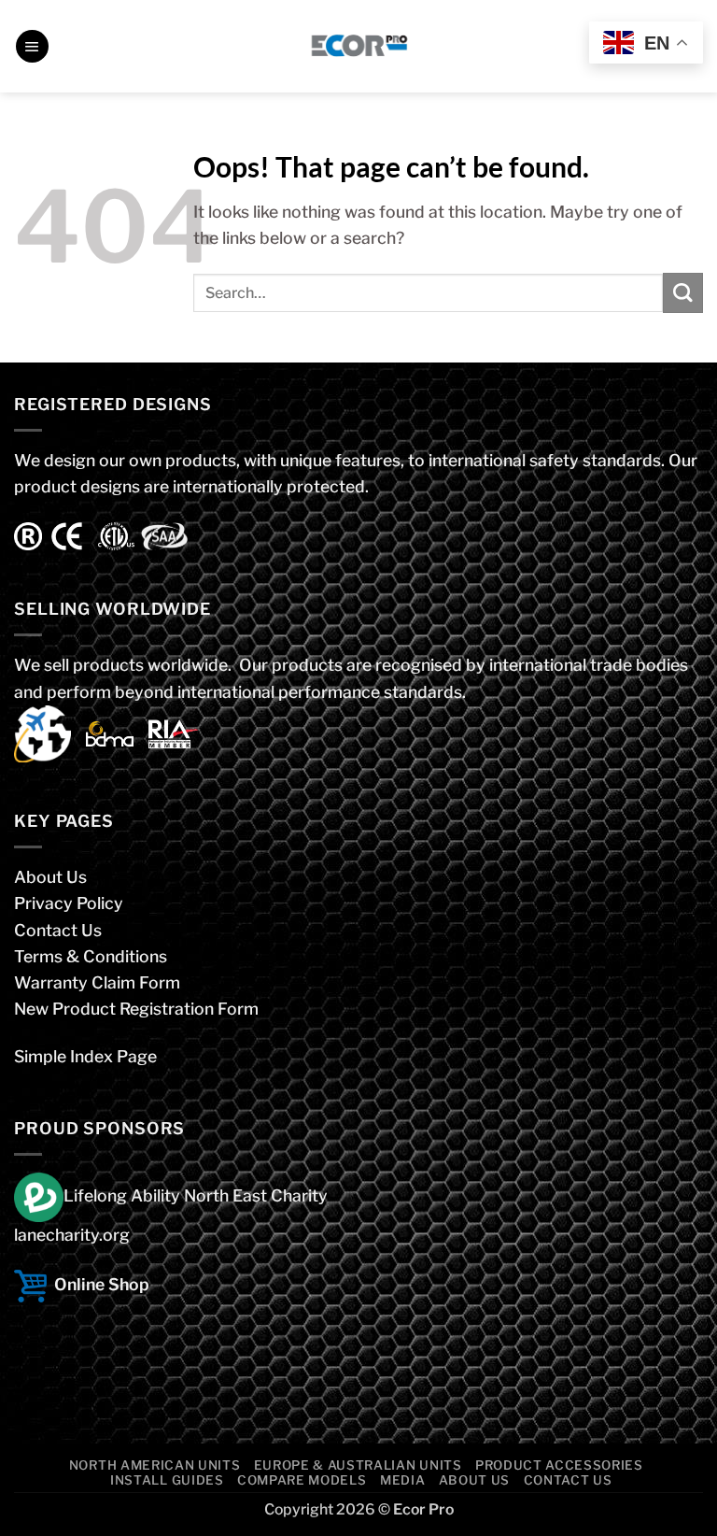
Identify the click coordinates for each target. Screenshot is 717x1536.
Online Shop (101, 1284)
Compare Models (301, 1479)
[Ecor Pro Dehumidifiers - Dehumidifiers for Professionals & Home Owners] (359, 46)
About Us (50, 877)
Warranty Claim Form (97, 982)
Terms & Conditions (90, 956)
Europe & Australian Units (358, 1465)
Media (402, 1479)
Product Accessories (559, 1465)
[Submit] (683, 293)
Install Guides (166, 1479)
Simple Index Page (85, 1056)
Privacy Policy (68, 903)
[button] (32, 47)
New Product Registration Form (136, 1008)
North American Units (154, 1465)
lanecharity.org (72, 1234)
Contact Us (58, 930)
